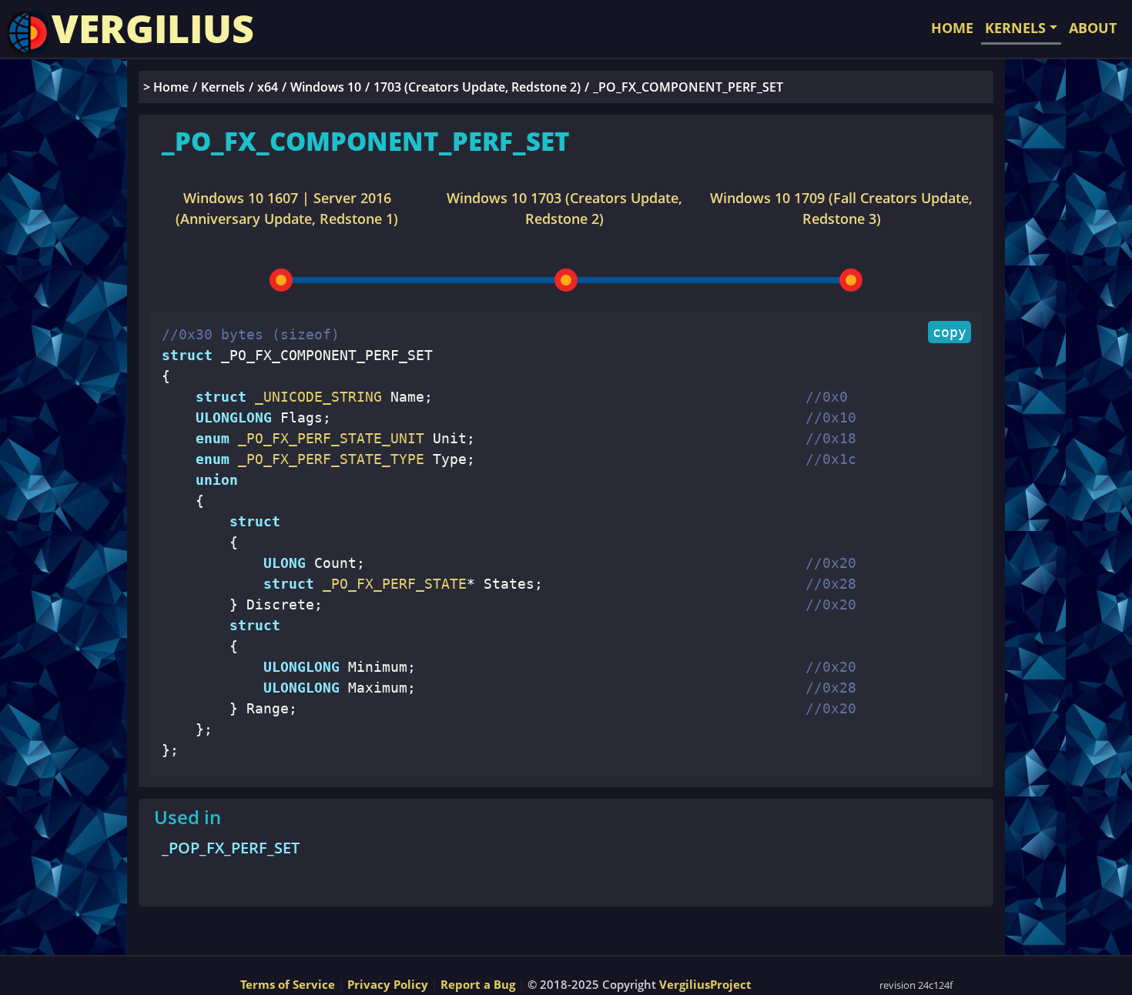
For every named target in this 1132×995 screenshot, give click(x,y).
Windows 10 (325, 86)
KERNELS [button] (1015, 27)
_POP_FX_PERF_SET (231, 847)
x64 (267, 86)
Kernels (223, 86)
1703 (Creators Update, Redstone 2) (477, 86)
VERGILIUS (153, 28)
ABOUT (1093, 27)
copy (949, 332)
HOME (952, 27)
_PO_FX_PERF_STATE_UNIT (326, 438)
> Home (166, 86)
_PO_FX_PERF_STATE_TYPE (326, 459)
